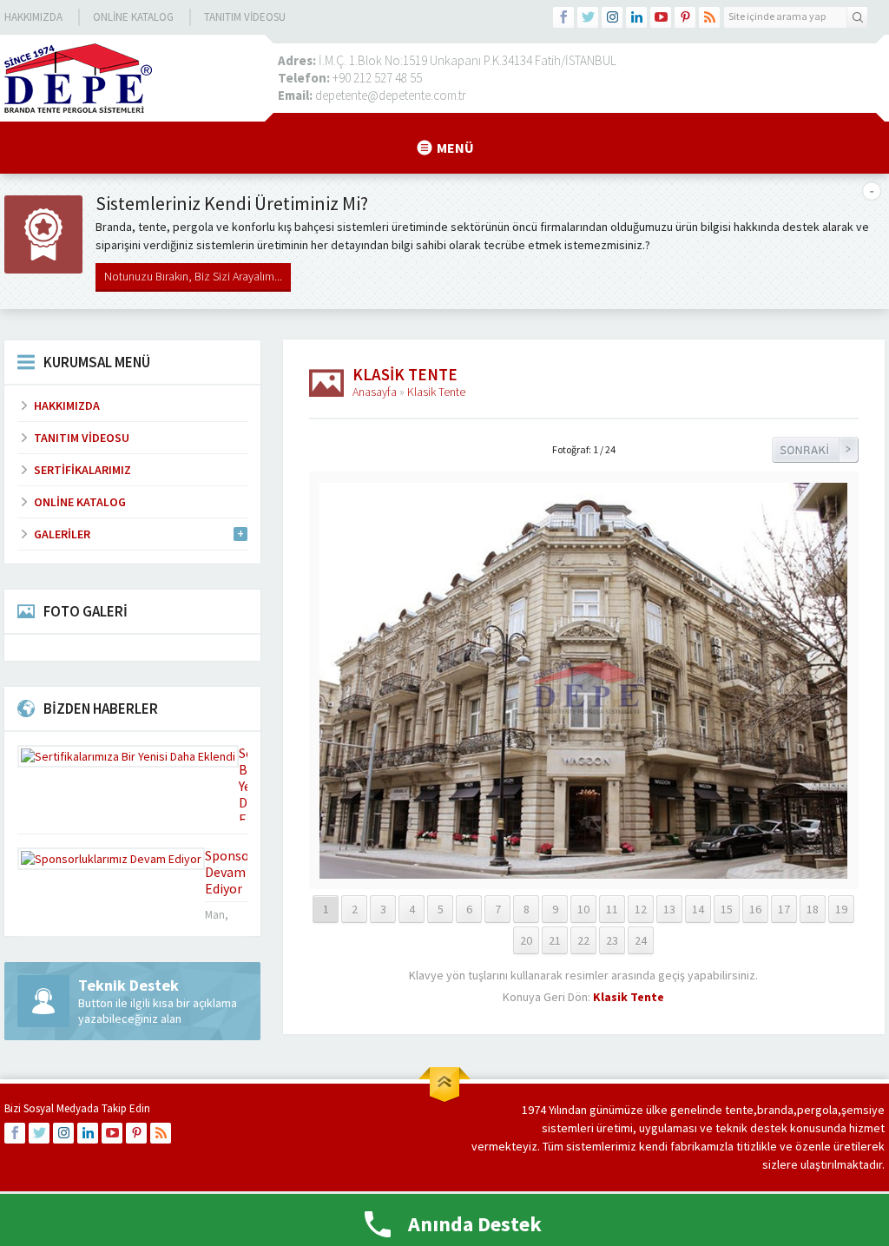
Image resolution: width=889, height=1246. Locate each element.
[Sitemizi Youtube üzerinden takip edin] (660, 17)
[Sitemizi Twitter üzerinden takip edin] (587, 17)
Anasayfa (374, 391)
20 (526, 940)
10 (583, 909)
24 (641, 940)
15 (727, 909)
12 (641, 909)
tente (739, 1109)
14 (698, 909)
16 (755, 909)
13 (669, 909)
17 (784, 909)
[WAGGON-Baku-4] (583, 871)
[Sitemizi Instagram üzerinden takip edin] (612, 17)
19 (841, 909)
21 (555, 940)
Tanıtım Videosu (245, 17)
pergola (817, 1109)
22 (583, 940)
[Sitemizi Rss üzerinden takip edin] (709, 17)
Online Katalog (133, 17)
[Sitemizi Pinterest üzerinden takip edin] (685, 17)
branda (775, 1109)
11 (612, 909)
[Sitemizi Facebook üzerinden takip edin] (563, 17)
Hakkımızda (33, 17)
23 (612, 940)
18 (813, 909)
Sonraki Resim (815, 450)
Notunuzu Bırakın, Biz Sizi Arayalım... (193, 276)
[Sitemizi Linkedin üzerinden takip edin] (636, 17)
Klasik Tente (436, 391)
